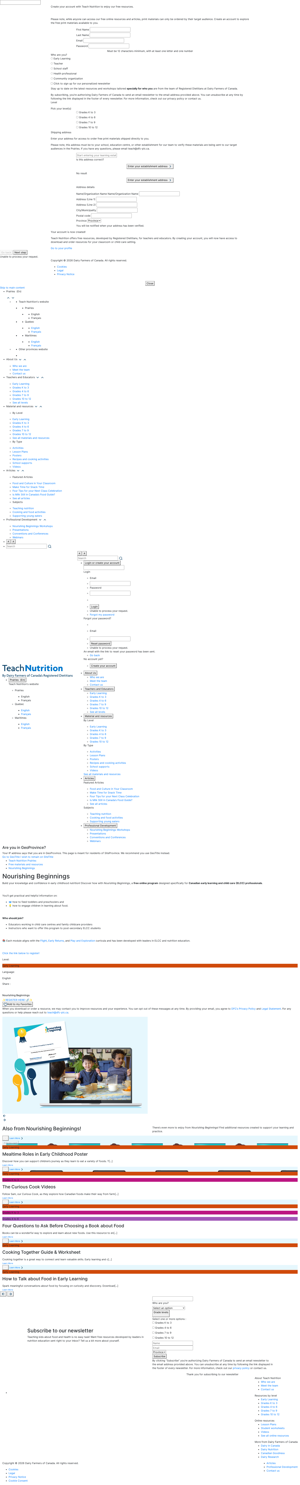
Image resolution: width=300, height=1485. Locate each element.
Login (94, 606)
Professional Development (100, 825)
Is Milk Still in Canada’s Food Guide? (33, 494)
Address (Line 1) (85, 199)
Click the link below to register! (20, 953)
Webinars (17, 537)
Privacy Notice (65, 274)
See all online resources (275, 1435)
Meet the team (21, 369)
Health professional (65, 73)
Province (81, 220)
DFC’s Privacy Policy (243, 1008)
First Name (82, 29)
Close (150, 283)
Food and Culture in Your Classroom (33, 483)
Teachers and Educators (99, 688)
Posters (16, 455)
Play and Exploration (82, 940)
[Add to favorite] (5, 1138)
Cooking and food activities (28, 512)
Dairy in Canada (270, 1445)
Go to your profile (61, 248)
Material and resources (98, 716)
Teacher (58, 63)
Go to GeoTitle (11, 856)
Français (36, 331)
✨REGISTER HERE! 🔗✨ (17, 999)
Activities (17, 447)
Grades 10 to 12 (88, 127)
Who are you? (160, 1303)
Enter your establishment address (148, 166)
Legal (60, 270)
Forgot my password (102, 614)
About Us (90, 672)
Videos (16, 466)
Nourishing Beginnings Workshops (32, 526)
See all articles (21, 498)
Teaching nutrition (23, 508)
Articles (89, 778)
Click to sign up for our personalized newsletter (82, 83)
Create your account (103, 665)
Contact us (18, 373)
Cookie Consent (18, 1480)
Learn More (14, 1138)
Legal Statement (271, 1008)
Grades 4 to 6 (87, 117)
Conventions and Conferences (30, 533)
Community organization (68, 78)
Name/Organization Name (91, 193)
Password (82, 46)
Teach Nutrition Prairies (22, 860)
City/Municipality (86, 210)
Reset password (100, 643)
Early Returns (56, 940)
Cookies (62, 266)
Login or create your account (102, 562)
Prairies (17, 679)
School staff (61, 68)
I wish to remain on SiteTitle (36, 856)
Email (79, 40)
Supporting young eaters (27, 515)
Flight (43, 940)
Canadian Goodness (273, 1453)
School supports (22, 462)
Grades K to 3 (87, 112)
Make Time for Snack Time (28, 487)
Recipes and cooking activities (30, 459)
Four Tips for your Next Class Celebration (37, 490)
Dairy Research (270, 1456)
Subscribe (159, 1356)
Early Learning (62, 58)
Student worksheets (273, 1428)
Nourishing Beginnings (22, 868)
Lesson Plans (20, 451)
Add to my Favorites (19, 1004)
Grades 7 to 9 (87, 122)
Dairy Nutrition (269, 1449)
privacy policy (241, 1368)
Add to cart (10, 1143)
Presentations (20, 529)
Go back (6, 252)
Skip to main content (12, 287)
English (35, 327)
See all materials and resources (30, 437)
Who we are (19, 365)
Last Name (82, 35)
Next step (20, 252)
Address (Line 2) (86, 204)
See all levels (20, 402)
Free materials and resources (26, 864)
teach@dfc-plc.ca (57, 1012)
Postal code (83, 215)
